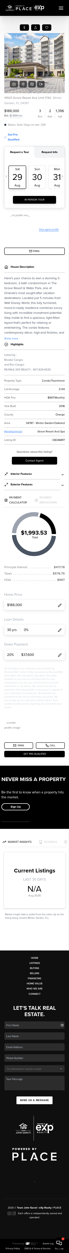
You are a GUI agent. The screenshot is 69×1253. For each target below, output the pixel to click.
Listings (34, 963)
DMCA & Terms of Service (37, 1248)
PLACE (57, 1207)
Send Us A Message (34, 1100)
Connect (35, 993)
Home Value (34, 983)
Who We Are (34, 988)
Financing (34, 978)
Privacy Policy (13, 1248)
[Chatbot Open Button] (59, 1243)
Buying (34, 968)
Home (34, 957)
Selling (34, 973)
